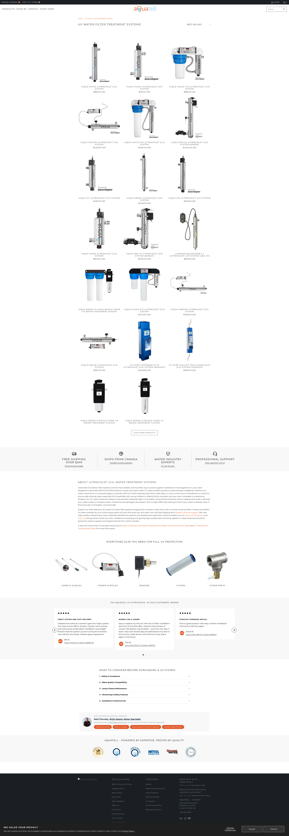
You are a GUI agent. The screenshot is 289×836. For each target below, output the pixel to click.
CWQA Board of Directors (117, 722)
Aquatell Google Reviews (173, 727)
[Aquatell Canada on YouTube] (189, 818)
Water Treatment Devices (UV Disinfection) (141, 526)
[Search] (284, 9)
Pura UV (81, 518)
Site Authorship (118, 814)
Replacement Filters (154, 810)
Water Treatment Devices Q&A (175, 526)
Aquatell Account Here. (201, 796)
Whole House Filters (154, 805)
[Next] (234, 630)
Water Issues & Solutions (155, 789)
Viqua (187, 515)
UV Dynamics (197, 515)
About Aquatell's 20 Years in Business (145, 727)
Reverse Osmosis (152, 797)
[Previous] (54, 630)
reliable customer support (186, 512)
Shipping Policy (118, 789)
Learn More (116, 797)
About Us (115, 805)
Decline (273, 829)
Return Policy (117, 793)
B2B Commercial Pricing (122, 784)
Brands (148, 784)
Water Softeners (152, 793)
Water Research (118, 801)
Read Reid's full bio (103, 727)
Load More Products (144, 433)
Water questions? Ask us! (215, 463)
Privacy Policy (117, 818)
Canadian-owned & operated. (121, 463)
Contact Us (116, 810)
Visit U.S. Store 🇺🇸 (31, 2)
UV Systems (150, 801)
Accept (252, 829)
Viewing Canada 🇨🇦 (10, 2)
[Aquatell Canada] (145, 9)
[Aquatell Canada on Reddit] (185, 818)
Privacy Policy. (128, 831)
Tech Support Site (198, 785)
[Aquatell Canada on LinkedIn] (181, 818)
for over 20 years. (168, 466)
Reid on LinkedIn (121, 727)
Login (276, 2)
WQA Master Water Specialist (125, 719)
